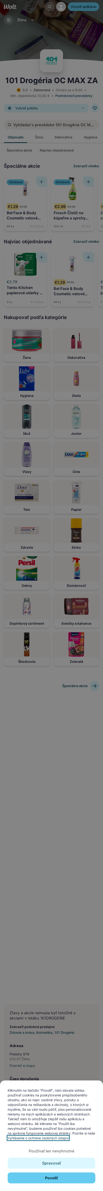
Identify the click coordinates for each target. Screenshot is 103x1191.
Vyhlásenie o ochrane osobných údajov (38, 1138)
